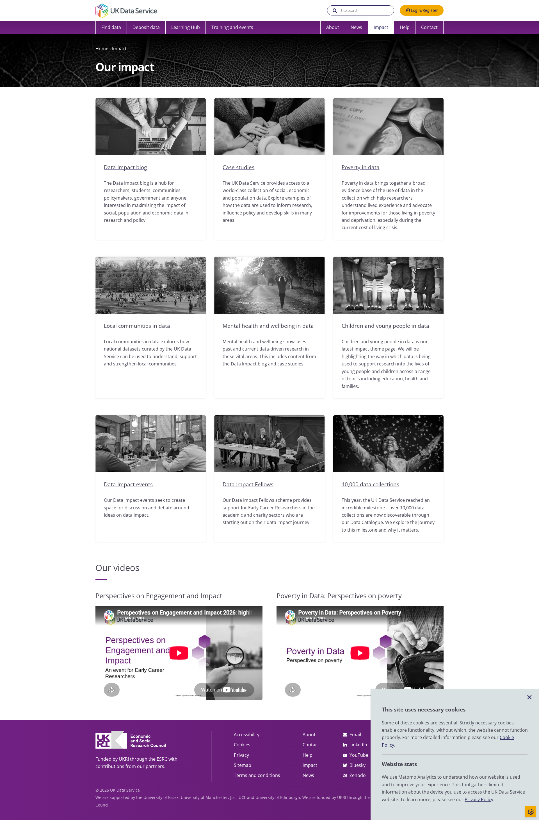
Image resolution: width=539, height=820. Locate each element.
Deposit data (146, 27)
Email (355, 734)
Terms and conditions (257, 775)
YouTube (359, 755)
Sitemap (242, 765)
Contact (429, 27)
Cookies (242, 745)
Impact (381, 27)
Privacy (241, 755)
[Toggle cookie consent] (530, 811)
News (356, 27)
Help (405, 27)
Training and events (232, 27)
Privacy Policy (479, 799)
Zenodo (358, 775)
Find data (111, 27)
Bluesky (358, 765)
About (332, 27)
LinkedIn (358, 745)
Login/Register (424, 10)
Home (101, 49)
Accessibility (246, 734)
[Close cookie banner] (529, 697)
